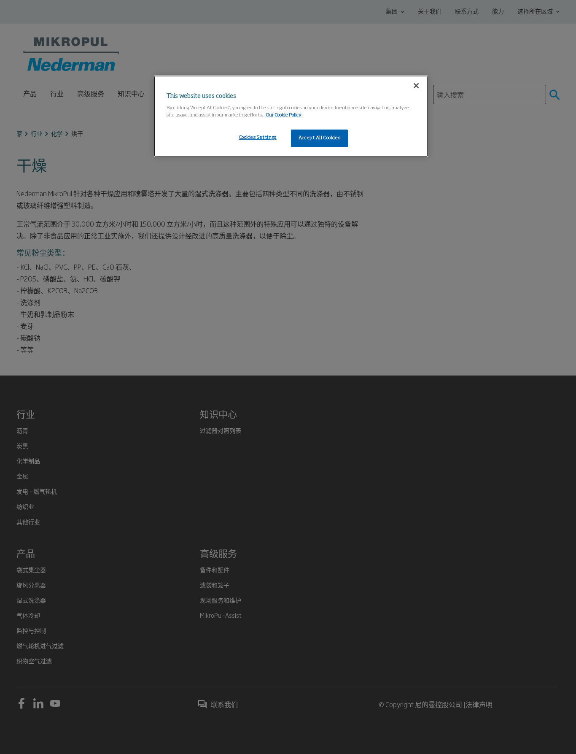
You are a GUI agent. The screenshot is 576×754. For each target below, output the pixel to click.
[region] (291, 116)
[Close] (416, 85)
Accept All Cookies (319, 138)
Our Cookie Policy (283, 115)
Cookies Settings (258, 137)
